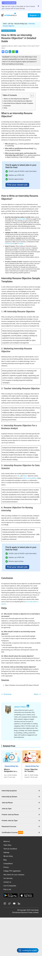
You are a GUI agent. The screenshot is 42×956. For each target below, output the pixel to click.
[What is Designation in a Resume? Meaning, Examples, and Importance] (11, 757)
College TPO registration (12, 871)
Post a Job (7, 889)
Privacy (6, 867)
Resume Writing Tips (21, 23)
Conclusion (7, 105)
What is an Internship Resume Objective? (16, 99)
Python (25, 476)
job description (21, 219)
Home (5, 23)
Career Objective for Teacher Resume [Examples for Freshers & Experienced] (32, 770)
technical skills (9, 243)
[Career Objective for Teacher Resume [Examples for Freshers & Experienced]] (32, 757)
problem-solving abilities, (29, 478)
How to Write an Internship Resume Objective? (18, 101)
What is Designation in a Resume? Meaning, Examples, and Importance (11, 770)
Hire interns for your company (13, 874)
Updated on (9, 46)
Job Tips (10, 23)
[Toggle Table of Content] (30, 96)
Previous (6, 694)
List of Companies (9, 886)
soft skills (20, 243)
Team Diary (7, 845)
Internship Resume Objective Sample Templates (18, 103)
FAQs (5, 108)
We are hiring (8, 856)
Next (37, 694)
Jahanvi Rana (22, 46)
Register (33, 15)
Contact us (7, 882)
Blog (5, 860)
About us (6, 841)
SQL (18, 476)
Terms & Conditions (10, 849)
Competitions (8, 863)
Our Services (7, 878)
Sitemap (6, 852)
